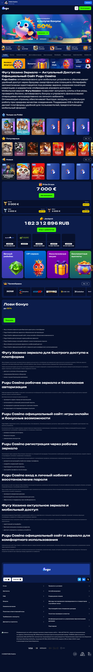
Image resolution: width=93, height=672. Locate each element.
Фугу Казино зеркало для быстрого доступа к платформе (24, 329)
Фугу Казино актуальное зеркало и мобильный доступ (23, 344)
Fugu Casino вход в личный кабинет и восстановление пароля (25, 341)
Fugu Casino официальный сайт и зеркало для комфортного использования (30, 347)
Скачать (88, 2)
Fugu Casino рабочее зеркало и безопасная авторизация (24, 332)
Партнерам (52, 626)
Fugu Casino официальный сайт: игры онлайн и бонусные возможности (29, 335)
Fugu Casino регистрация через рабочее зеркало (21, 338)
